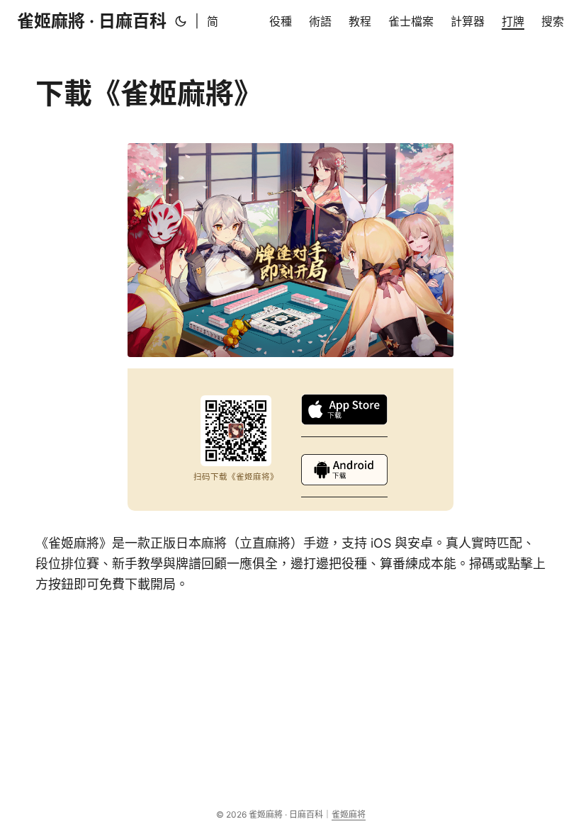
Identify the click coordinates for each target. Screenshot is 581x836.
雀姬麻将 (349, 814)
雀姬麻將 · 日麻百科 (92, 21)
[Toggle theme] (180, 21)
